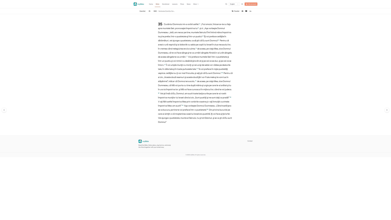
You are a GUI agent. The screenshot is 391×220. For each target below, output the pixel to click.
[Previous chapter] (4, 110)
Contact (250, 141)
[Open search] (226, 4)
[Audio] (242, 11)
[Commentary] (246, 11)
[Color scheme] (242, 4)
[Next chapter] (386, 110)
